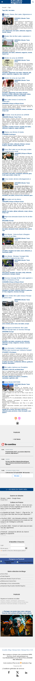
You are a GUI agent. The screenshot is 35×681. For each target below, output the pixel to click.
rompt (26, 211)
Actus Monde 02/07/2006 (12, 382)
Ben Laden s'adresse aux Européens (16, 367)
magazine (28, 30)
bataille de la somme (8, 409)
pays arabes (9, 175)
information (11, 363)
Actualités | (5, 650)
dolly (23, 272)
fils (26, 229)
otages (17, 128)
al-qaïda (4, 144)
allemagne (5, 52)
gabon (4, 74)
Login (2, 545)
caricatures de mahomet (22, 341)
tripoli (4, 54)
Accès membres (7, 663)
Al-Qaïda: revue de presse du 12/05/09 (16, 115)
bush (22, 250)
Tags (9, 7)
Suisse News (4, 573)
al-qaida (22, 126)
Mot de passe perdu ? (20, 550)
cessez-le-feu (19, 195)
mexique (12, 274)
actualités (5, 72)
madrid (30, 229)
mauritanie (5, 252)
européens (24, 376)
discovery (24, 409)
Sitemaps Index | (16, 650)
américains (5, 109)
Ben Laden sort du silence (13, 199)
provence (14, 411)
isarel (3, 95)
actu (3, 30)
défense (24, 362)
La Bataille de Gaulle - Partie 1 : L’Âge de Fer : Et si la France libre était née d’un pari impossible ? (17, 513)
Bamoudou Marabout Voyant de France (11, 578)
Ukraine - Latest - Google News (11, 498)
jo (31, 250)
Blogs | (10, 650)
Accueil (4, 7)
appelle (4, 211)
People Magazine (5, 576)
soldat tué (26, 74)
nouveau (29, 109)
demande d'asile (13, 229)
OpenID (4, 550)
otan (21, 74)
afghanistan (8, 30)
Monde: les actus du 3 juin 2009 (15, 78)
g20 (30, 72)
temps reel (5, 110)
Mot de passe (4, 548)
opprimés (12, 378)
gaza (30, 173)
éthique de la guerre (14, 376)
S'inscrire (10, 550)
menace (24, 109)
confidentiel (17, 362)
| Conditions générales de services (13, 668)
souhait (15, 145)
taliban (24, 95)
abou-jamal (5, 272)
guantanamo (6, 274)
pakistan (21, 128)
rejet (3, 230)
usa (7, 54)
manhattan (5, 378)
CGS (31, 650)
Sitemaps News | (25, 650)
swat (19, 95)
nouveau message (19, 291)
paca (9, 411)
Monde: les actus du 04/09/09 (14, 58)
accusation (5, 173)
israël (3, 175)
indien (28, 94)
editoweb (22, 30)
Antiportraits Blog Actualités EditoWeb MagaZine (13, 586)
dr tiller (10, 94)
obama (9, 32)
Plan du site (16, 663)
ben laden (16, 30)
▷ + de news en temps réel (16, 489)
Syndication (25, 663)
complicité (19, 173)
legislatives (9, 95)
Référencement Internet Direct (8, 581)
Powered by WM (18, 666)
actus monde (6, 323)
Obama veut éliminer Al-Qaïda (14, 132)
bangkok (11, 250)
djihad (15, 211)
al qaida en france (14, 126)
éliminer (22, 144)
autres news (14, 323)
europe (27, 323)
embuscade (22, 94)
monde (4, 32)
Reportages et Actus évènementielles (10, 583)
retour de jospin (22, 411)
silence (30, 211)
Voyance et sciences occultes (9, 598)
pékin (10, 252)
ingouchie (9, 74)
